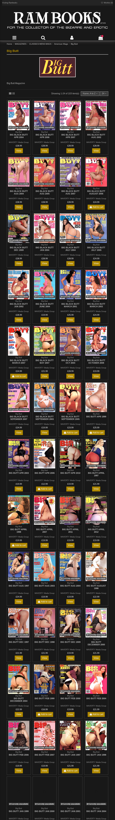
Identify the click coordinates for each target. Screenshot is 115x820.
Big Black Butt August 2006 (96, 192)
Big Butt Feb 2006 (19, 755)
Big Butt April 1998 (18, 530)
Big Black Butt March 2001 (70, 305)
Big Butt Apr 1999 (96, 416)
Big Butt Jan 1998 (96, 755)
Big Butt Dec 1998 (44, 642)
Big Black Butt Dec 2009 (19, 248)
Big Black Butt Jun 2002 (19, 305)
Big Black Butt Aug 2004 (19, 192)
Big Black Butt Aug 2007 (70, 192)
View (18, 151)
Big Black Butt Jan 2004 (45, 248)
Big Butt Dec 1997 (19, 642)
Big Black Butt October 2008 (96, 361)
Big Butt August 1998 (96, 587)
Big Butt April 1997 (96, 474)
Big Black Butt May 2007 (45, 361)
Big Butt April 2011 (70, 530)
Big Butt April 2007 (44, 530)
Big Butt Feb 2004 (96, 698)
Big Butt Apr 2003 (19, 473)
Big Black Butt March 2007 (19, 361)
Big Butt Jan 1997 (70, 755)
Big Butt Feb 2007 (44, 755)
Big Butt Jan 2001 (70, 811)
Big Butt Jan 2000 (44, 811)
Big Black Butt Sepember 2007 (19, 417)
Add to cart (98, 207)
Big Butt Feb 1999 (44, 698)
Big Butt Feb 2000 (70, 698)
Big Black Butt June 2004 (45, 305)
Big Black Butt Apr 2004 (19, 136)
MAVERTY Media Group (19, 142)
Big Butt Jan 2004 (96, 811)
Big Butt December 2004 (18, 699)
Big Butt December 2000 (96, 643)
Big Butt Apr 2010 (70, 473)
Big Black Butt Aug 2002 (96, 136)
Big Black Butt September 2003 (44, 417)
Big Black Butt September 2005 (70, 417)
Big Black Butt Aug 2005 (45, 192)
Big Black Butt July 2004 (70, 248)
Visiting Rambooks (9, 3)
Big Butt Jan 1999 (19, 811)
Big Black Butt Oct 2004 (70, 361)
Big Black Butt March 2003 (96, 305)
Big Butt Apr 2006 (45, 473)
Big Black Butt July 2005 (96, 248)
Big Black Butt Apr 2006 (45, 136)
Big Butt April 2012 (96, 530)
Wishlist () (108, 3)
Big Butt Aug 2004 (70, 586)
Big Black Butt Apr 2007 (70, 136)
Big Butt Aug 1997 (19, 586)
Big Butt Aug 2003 (44, 586)
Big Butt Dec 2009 (70, 642)
